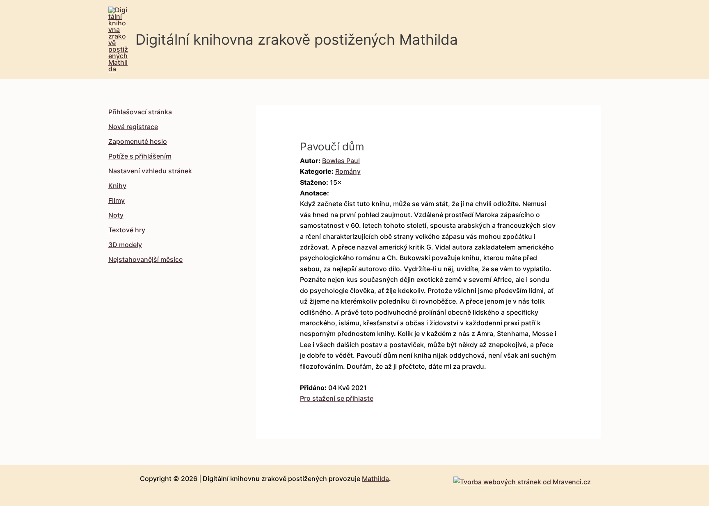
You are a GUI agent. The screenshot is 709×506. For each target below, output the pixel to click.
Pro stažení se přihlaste (336, 398)
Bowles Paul (341, 161)
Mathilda (375, 478)
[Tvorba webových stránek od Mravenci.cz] (522, 479)
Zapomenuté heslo (137, 141)
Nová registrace (133, 127)
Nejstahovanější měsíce (145, 259)
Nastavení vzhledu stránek (150, 171)
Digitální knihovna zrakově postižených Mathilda (296, 39)
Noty (116, 215)
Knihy (117, 186)
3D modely (125, 245)
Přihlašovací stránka (140, 112)
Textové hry (126, 230)
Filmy (116, 200)
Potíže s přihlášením (140, 156)
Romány (348, 171)
